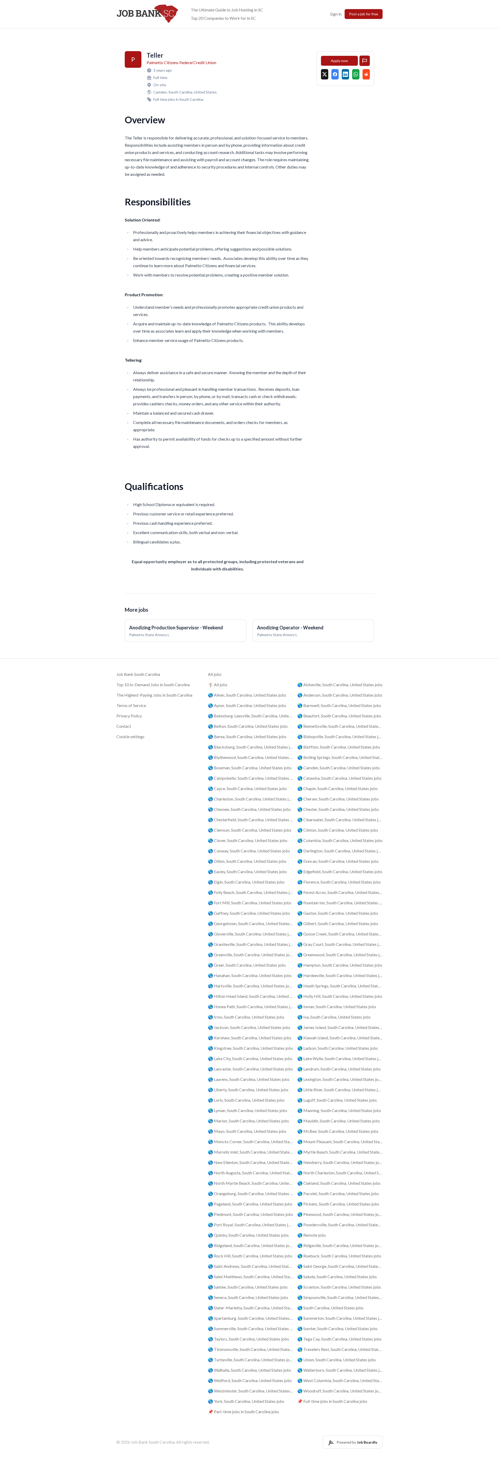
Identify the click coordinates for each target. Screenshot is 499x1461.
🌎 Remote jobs (311, 1235)
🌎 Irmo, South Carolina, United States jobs (246, 1016)
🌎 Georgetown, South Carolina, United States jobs (250, 923)
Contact (123, 726)
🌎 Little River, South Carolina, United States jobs (340, 1089)
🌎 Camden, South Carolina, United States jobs (338, 767)
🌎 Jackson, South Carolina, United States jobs (249, 1027)
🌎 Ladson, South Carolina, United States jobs (337, 1048)
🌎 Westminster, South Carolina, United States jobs (250, 1390)
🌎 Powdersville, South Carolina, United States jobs (340, 1224)
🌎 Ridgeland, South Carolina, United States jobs (250, 1245)
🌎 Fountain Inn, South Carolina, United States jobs (340, 902)
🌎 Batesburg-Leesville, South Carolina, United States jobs (250, 715)
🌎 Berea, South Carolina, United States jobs (247, 736)
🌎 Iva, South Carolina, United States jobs (334, 1016)
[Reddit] (366, 74)
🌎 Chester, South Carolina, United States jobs (338, 809)
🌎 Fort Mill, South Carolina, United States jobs (249, 902)
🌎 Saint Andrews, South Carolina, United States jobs (250, 1266)
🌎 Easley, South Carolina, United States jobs (247, 871)
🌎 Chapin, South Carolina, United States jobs (337, 788)
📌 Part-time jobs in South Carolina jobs (243, 1411)
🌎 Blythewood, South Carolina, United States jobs (250, 757)
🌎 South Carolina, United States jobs (330, 1307)
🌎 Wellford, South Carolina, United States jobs (250, 1380)
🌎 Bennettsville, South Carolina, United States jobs (340, 726)
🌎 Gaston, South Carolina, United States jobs (337, 913)
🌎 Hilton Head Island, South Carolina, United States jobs (250, 996)
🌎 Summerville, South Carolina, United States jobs (250, 1328)
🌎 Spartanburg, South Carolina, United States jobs (250, 1318)
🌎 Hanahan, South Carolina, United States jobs (250, 975)
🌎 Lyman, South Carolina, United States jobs (247, 1110)
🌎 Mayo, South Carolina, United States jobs (247, 1131)
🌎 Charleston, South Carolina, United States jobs (250, 798)
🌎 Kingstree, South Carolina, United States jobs (250, 1048)
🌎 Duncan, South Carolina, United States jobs (338, 861)
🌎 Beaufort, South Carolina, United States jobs (339, 715)
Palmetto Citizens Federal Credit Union (181, 62)
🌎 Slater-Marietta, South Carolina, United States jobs (250, 1307)
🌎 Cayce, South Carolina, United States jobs (247, 788)
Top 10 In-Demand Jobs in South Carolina (153, 684)
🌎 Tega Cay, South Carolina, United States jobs (339, 1338)
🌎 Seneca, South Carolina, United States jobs (248, 1297)
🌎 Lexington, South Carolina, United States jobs (340, 1079)
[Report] (364, 61)
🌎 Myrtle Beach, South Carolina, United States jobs (340, 1151)
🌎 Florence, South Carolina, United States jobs (339, 881)
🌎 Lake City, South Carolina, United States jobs (250, 1058)
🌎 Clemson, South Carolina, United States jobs (249, 829)
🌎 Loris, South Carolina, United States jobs (246, 1100)
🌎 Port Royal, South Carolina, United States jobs (250, 1224)
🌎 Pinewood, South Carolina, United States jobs (340, 1214)
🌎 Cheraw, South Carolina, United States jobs (338, 798)
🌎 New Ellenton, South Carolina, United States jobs (250, 1162)
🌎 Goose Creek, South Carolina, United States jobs (340, 933)
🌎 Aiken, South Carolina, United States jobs (247, 694)
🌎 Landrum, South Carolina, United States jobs (339, 1068)
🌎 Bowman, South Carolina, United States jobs (250, 767)
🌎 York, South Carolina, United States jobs (246, 1401)
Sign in (336, 13)
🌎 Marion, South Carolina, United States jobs (248, 1120)
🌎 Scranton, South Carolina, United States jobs (339, 1286)
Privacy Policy (129, 715)
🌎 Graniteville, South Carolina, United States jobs (250, 944)
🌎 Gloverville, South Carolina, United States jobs (250, 933)
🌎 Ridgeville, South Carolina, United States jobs (340, 1245)
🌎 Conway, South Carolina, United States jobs (249, 850)
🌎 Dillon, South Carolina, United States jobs (247, 861)
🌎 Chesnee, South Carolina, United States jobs (249, 809)
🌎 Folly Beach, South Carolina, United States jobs (250, 892)
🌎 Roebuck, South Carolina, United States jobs (339, 1255)
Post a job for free (363, 14)
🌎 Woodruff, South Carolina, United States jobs (340, 1390)
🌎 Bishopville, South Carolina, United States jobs (340, 736)
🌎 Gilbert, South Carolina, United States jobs (337, 923)
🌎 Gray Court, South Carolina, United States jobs (340, 944)
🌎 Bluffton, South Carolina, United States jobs (338, 746)
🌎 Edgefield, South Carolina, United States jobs (339, 871)
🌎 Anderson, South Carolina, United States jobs (339, 694)
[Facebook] (335, 74)
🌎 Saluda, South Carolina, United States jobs (337, 1276)
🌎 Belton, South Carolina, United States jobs (248, 726)
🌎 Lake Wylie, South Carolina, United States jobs (340, 1058)
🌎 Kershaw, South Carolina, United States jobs (249, 1037)
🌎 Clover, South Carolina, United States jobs (247, 840)
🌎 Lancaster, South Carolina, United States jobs (250, 1068)
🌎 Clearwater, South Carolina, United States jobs (340, 819)
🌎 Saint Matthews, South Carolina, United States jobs (250, 1276)
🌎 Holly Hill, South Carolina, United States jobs (339, 996)
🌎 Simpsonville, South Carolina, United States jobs (340, 1297)
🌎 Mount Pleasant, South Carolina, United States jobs (340, 1141)
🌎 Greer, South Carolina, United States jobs (247, 964)
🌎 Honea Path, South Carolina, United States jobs (250, 1006)
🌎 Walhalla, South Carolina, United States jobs (249, 1370)
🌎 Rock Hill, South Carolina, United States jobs (250, 1255)
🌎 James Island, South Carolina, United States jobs (340, 1027)
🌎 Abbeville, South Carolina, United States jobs (340, 684)
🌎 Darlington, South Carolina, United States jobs (340, 850)
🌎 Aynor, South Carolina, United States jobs (247, 705)
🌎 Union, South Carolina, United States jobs (336, 1359)
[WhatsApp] (355, 74)
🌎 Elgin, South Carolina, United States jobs (246, 881)
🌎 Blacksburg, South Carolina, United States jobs (250, 746)
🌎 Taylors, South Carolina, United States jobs (248, 1338)
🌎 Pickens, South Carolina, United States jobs (338, 1203)
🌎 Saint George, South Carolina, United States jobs (340, 1266)
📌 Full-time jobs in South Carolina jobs (332, 1401)
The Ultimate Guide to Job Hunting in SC (227, 9)
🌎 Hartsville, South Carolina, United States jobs (250, 985)
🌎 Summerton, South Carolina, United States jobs (340, 1318)
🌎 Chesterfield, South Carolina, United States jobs (250, 819)
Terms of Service (131, 705)
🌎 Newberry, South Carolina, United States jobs (340, 1162)
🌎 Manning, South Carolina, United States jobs (339, 1110)
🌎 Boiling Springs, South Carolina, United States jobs (340, 757)
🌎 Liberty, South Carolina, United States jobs (248, 1089)
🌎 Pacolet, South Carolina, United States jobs (338, 1193)
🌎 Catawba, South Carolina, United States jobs (339, 778)
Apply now (339, 60)
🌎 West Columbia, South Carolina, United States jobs (340, 1380)
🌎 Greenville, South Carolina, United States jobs (250, 954)
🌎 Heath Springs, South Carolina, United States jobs (340, 985)
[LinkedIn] (345, 74)
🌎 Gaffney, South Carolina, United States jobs (249, 913)
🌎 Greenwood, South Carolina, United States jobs (340, 954)
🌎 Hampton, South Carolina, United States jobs (339, 964)
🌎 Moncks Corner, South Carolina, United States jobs (250, 1141)
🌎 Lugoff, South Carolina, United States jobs (337, 1100)
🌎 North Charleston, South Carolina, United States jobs (340, 1172)
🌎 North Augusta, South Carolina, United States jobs (250, 1172)
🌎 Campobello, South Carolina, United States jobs (250, 778)
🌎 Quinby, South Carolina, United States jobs (248, 1235)
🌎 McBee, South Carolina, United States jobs (337, 1131)
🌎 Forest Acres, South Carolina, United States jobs (340, 892)
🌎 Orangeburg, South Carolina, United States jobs (250, 1193)
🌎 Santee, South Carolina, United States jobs (248, 1286)
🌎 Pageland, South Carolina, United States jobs (250, 1203)
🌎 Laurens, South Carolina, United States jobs (249, 1079)
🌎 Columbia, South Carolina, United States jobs (340, 840)
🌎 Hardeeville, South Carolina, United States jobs (340, 975)
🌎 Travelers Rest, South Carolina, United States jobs (340, 1349)
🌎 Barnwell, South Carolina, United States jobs (339, 705)
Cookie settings (130, 736)
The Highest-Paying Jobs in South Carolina (154, 694)
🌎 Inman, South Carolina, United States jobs (336, 1006)
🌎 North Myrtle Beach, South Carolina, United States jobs (250, 1183)
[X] (324, 74)
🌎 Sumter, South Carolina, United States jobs (337, 1328)
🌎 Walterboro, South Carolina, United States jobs (340, 1370)
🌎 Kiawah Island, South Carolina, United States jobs (340, 1037)
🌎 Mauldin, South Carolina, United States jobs (338, 1120)
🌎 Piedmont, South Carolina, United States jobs (250, 1214)
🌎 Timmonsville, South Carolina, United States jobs (250, 1349)
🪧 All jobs (217, 684)
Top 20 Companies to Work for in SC (223, 18)
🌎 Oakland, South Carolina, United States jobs (338, 1183)
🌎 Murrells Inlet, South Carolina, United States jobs (250, 1151)
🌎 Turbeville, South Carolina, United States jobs (250, 1359)
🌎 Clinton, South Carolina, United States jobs (337, 829)
